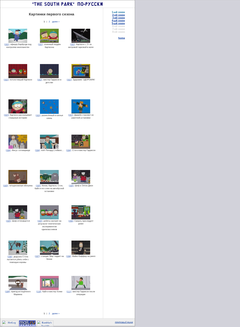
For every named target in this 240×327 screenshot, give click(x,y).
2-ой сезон (118, 15)
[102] (6, 79)
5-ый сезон (118, 23)
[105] (5, 185)
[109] (7, 291)
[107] (37, 256)
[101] (6, 44)
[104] (8, 150)
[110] (38, 291)
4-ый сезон (118, 20)
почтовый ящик (124, 322)
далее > (55, 21)
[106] (70, 220)
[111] (69, 291)
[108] (68, 256)
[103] (6, 114)
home (121, 38)
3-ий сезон (118, 17)
